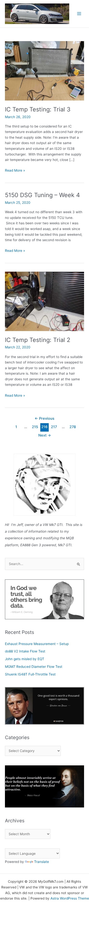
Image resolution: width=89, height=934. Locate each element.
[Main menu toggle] (79, 14)
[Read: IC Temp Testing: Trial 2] (44, 301)
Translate (41, 862)
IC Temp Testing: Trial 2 (37, 339)
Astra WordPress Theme (69, 898)
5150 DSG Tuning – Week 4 (42, 195)
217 (54, 427)
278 (72, 427)
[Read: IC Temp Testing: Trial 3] (44, 71)
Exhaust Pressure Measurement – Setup (37, 644)
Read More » (15, 170)
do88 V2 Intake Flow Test (25, 651)
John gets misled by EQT (24, 659)
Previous (44, 418)
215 (35, 427)
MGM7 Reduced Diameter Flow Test (33, 667)
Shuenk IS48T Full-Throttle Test (30, 674)
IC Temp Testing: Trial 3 (37, 109)
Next (44, 435)
